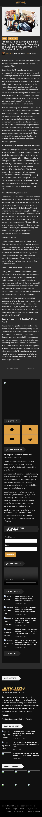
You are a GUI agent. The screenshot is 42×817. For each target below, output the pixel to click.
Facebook (5, 719)
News (4, 38)
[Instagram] (30, 429)
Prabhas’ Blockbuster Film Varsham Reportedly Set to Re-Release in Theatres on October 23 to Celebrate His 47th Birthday (26, 644)
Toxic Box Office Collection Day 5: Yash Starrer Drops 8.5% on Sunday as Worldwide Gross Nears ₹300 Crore (25, 622)
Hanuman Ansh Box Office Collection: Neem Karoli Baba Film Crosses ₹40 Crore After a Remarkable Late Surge (26, 611)
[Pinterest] (30, 439)
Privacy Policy (19, 811)
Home (8, 809)
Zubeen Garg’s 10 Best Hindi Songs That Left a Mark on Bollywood (24, 733)
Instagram (14, 719)
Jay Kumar (32, 53)
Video (9, 811)
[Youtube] (12, 439)
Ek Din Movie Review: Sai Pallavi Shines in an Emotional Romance (26, 754)
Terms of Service (33, 811)
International (13, 38)
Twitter (22, 719)
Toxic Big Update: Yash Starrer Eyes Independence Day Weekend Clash (26, 744)
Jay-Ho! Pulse (32, 809)
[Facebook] (12, 429)
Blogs (15, 809)
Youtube (29, 719)
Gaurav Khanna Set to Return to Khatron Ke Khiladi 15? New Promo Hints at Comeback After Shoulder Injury (25, 600)
